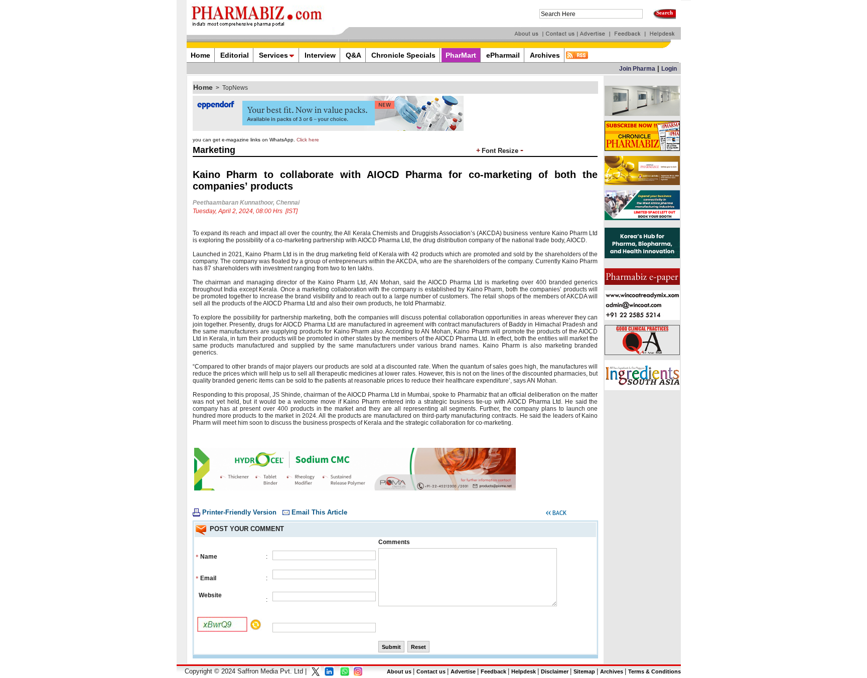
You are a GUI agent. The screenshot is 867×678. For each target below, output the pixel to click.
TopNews (235, 87)
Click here (308, 139)
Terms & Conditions (654, 671)
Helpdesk (523, 671)
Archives (611, 671)
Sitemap (584, 671)
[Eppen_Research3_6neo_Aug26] (328, 128)
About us (399, 671)
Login (669, 68)
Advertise (463, 671)
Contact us (431, 671)
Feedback (493, 671)
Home (203, 87)
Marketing (214, 150)
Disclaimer (554, 671)
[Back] (556, 514)
